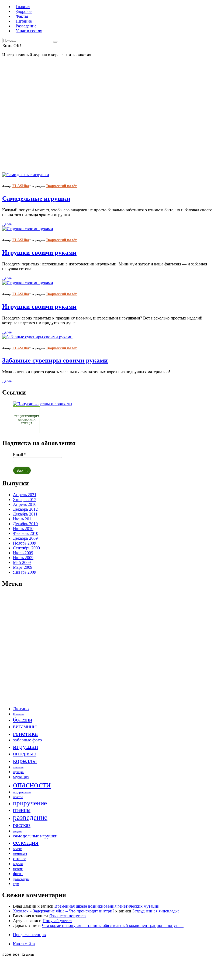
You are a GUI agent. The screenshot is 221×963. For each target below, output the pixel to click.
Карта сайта (24, 943)
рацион (17, 831)
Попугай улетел (57, 920)
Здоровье (24, 11)
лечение (18, 767)
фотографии (21, 879)
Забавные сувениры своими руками (55, 360)
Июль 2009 (23, 552)
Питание (24, 21)
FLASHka (20, 186)
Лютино (21, 708)
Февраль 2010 (25, 533)
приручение (30, 802)
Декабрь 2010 (25, 523)
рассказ (21, 825)
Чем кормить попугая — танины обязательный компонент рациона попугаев (113, 925)
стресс (19, 858)
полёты (18, 797)
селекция (26, 842)
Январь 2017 (24, 499)
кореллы (25, 760)
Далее (7, 224)
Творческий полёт (61, 186)
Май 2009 (22, 562)
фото (18, 873)
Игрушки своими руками (39, 252)
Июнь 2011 (23, 519)
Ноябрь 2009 (24, 543)
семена (17, 849)
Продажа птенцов (29, 934)
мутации (18, 772)
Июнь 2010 (23, 528)
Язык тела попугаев (67, 916)
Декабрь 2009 (25, 538)
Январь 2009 (24, 572)
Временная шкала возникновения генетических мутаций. (107, 906)
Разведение (26, 26)
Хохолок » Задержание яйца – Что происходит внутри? (63, 911)
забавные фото (27, 739)
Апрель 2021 (24, 494)
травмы (18, 869)
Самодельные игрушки (36, 198)
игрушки (25, 746)
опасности (32, 784)
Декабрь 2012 (25, 509)
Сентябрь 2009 (26, 548)
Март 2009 (22, 567)
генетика (25, 733)
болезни (22, 719)
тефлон (18, 864)
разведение (30, 817)
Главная (23, 6)
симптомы (20, 854)
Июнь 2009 (23, 557)
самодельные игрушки (35, 835)
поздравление (22, 792)
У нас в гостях (29, 31)
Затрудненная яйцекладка (155, 911)
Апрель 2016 (24, 504)
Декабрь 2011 (25, 514)
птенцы (21, 810)
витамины (25, 726)
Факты (22, 16)
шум (16, 884)
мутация (21, 776)
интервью (24, 753)
